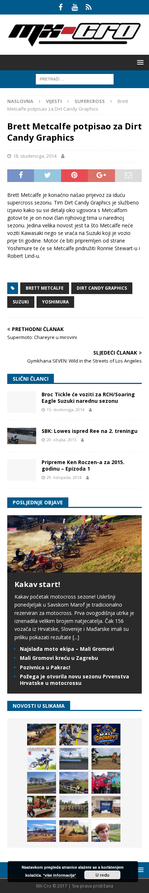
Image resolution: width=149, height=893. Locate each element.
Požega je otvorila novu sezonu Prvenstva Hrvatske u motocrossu (74, 679)
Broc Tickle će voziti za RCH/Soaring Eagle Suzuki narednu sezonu (88, 397)
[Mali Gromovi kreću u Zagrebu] (105, 734)
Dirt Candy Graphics (102, 288)
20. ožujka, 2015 (61, 439)
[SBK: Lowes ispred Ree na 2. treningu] (21, 436)
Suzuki (21, 302)
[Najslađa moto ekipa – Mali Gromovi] (73, 734)
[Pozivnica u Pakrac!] (41, 759)
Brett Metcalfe (45, 288)
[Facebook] (60, 7)
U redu (102, 875)
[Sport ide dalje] (105, 759)
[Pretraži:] (75, 78)
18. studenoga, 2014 (34, 156)
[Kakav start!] (74, 568)
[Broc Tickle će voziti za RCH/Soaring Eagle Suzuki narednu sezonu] (21, 402)
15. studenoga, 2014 (65, 409)
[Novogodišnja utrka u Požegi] (41, 831)
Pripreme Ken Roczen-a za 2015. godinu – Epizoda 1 (83, 465)
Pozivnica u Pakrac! (45, 667)
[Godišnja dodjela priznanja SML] (105, 807)
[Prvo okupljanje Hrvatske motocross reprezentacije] (73, 807)
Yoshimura (55, 302)
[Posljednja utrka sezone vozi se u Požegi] (73, 831)
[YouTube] (74, 7)
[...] (76, 637)
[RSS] (88, 7)
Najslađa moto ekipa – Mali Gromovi (67, 648)
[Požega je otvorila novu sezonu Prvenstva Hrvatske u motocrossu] (73, 759)
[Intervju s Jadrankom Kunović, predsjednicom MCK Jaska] (105, 831)
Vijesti (54, 101)
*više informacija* (59, 875)
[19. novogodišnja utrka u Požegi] (73, 783)
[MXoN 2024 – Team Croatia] (105, 783)
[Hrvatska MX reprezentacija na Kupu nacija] (41, 807)
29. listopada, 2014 (64, 477)
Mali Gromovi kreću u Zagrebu (59, 657)
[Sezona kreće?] (41, 783)
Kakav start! (37, 584)
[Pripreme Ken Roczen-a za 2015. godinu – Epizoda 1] (21, 470)
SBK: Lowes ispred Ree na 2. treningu (89, 430)
